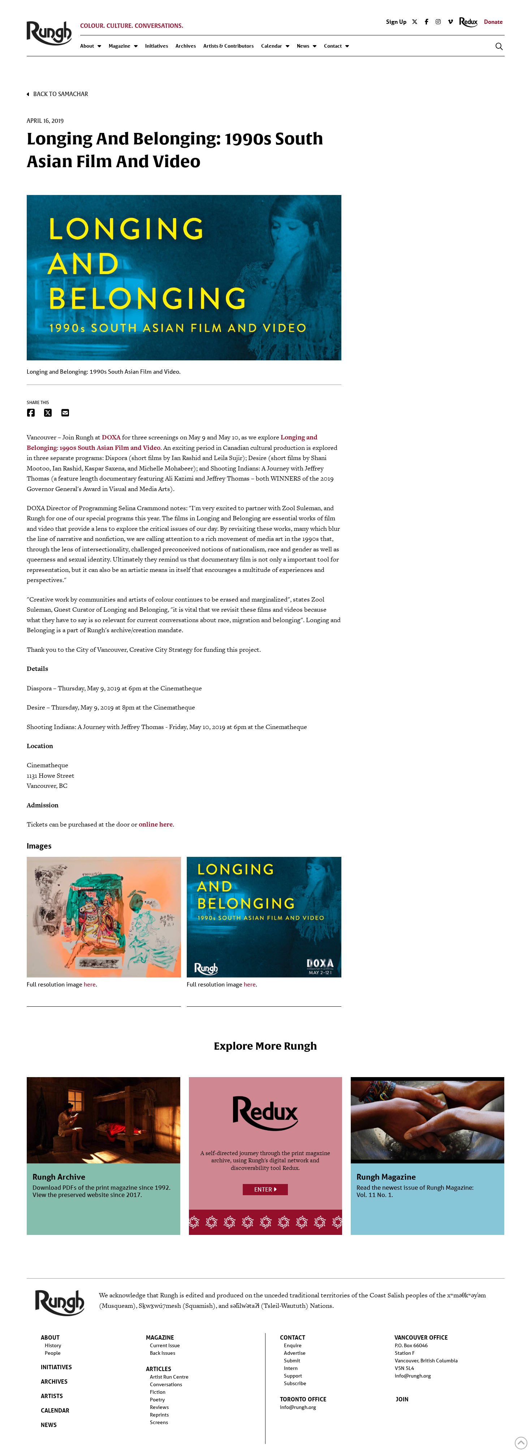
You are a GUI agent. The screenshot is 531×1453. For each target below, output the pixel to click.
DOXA (111, 437)
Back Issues (162, 1353)
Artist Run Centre (169, 1377)
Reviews (159, 1407)
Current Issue (165, 1345)
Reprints (159, 1414)
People (53, 1353)
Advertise (295, 1353)
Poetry (157, 1399)
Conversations (166, 1384)
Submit (292, 1360)
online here (156, 824)
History (53, 1345)
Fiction (157, 1392)
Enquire (293, 1345)
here (90, 984)
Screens (159, 1422)
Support (293, 1375)
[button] (499, 46)
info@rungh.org (298, 1407)
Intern (291, 1368)
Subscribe (295, 1383)
